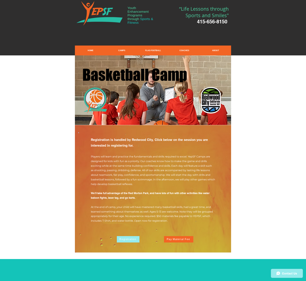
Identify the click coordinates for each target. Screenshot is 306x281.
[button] (121, 50)
